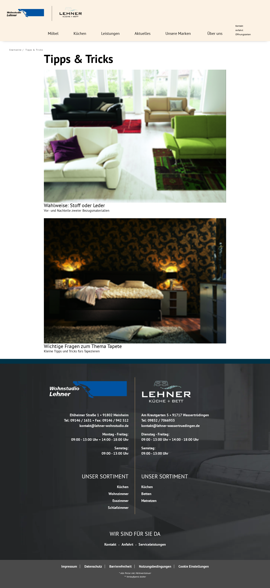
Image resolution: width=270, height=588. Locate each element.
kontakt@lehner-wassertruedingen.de (170, 425)
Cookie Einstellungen (193, 566)
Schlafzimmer (118, 507)
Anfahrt (127, 544)
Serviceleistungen (152, 544)
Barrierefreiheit (120, 566)
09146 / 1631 (81, 420)
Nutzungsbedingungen (155, 566)
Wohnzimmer (118, 493)
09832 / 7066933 (161, 420)
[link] (53, 33)
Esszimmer (120, 500)
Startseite (15, 49)
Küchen (122, 487)
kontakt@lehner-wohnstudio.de (103, 425)
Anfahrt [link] (239, 30)
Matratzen (149, 500)
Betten (146, 493)
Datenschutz (93, 566)
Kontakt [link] (239, 25)
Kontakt (110, 544)
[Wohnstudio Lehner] (44, 13)
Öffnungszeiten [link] (243, 34)
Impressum (69, 566)
